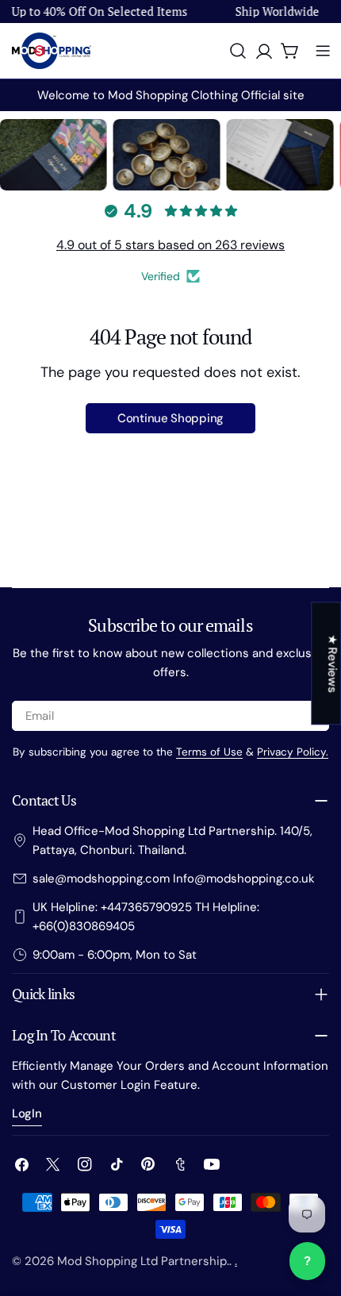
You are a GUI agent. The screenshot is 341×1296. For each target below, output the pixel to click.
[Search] (238, 51)
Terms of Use (209, 752)
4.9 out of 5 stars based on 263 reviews (170, 245)
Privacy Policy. (292, 752)
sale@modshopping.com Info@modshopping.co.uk (174, 878)
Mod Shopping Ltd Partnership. (143, 1261)
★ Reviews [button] (332, 663)
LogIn (27, 1113)
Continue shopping (170, 418)
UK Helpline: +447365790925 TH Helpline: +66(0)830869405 (146, 916)
